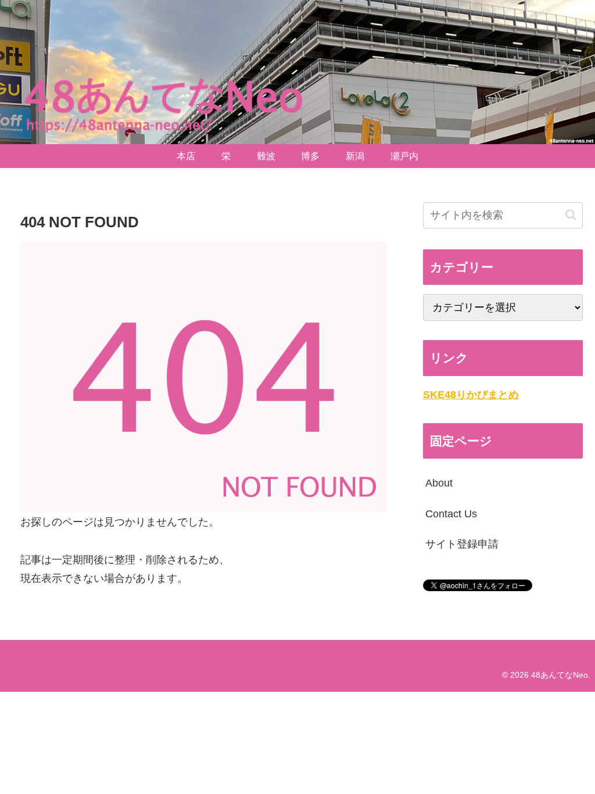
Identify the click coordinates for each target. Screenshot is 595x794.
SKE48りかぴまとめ (471, 394)
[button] (571, 214)
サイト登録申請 (462, 544)
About (439, 483)
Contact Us (451, 514)
